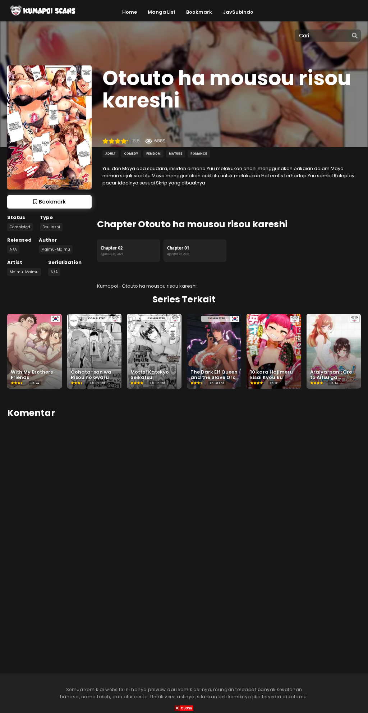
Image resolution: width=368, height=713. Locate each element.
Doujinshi (51, 227)
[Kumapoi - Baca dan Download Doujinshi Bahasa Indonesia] (42, 18)
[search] (354, 35)
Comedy (131, 154)
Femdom (153, 154)
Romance (198, 154)
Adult (110, 154)
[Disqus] (184, 512)
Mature (175, 154)
